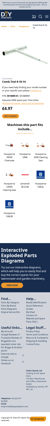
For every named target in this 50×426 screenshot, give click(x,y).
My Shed (30, 312)
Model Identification (36, 302)
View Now (12, 285)
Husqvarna (24, 26)
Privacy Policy (33, 331)
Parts (12, 26)
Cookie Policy (32, 344)
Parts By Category (10, 302)
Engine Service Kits (10, 312)
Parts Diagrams (9, 308)
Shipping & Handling (36, 340)
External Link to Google (9, 355)
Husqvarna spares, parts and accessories (23, 103)
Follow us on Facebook (7, 362)
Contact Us (35, 90)
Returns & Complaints (37, 337)
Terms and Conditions (37, 334)
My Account (7, 331)
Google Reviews (9, 334)
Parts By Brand (8, 305)
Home (4, 26)
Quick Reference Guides (34, 307)
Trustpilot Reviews (10, 337)
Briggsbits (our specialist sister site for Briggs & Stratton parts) (11, 345)
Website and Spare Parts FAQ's (35, 320)
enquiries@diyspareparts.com (14, 406)
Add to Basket (10, 116)
